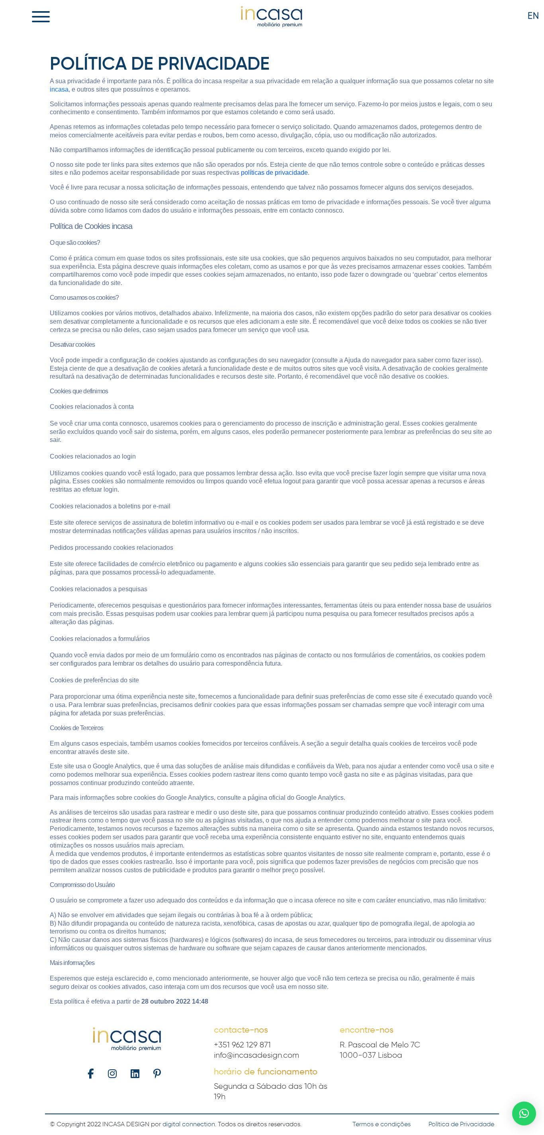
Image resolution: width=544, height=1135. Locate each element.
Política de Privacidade (461, 1124)
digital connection (188, 1124)
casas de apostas (282, 923)
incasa (59, 89)
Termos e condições (381, 1124)
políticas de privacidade (274, 172)
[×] (524, 1113)
